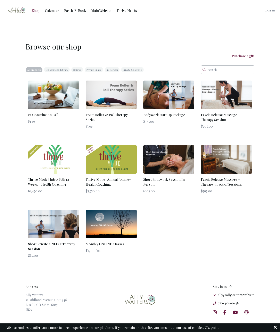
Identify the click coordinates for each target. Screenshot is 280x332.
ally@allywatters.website (236, 295)
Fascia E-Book (75, 10)
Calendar (52, 10)
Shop (36, 10)
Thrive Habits (127, 10)
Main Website (101, 10)
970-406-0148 (228, 303)
